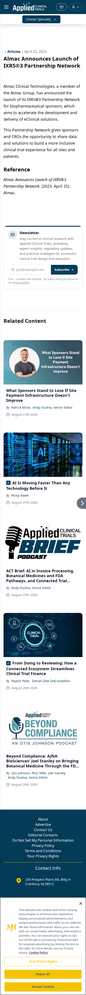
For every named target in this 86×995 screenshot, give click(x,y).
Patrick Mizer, (21, 407)
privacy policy (21, 282)
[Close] (81, 903)
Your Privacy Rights (43, 856)
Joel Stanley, (57, 773)
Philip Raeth (20, 495)
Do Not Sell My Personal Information (43, 840)
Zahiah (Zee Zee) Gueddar (51, 681)
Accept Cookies (43, 987)
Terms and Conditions (43, 850)
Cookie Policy (38, 953)
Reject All (43, 974)
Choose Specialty (38, 19)
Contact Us (43, 829)
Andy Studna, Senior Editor (53, 407)
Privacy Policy (43, 845)
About (43, 819)
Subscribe (61, 270)
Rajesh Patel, (20, 681)
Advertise (43, 824)
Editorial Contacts (43, 835)
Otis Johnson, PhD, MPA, (29, 773)
